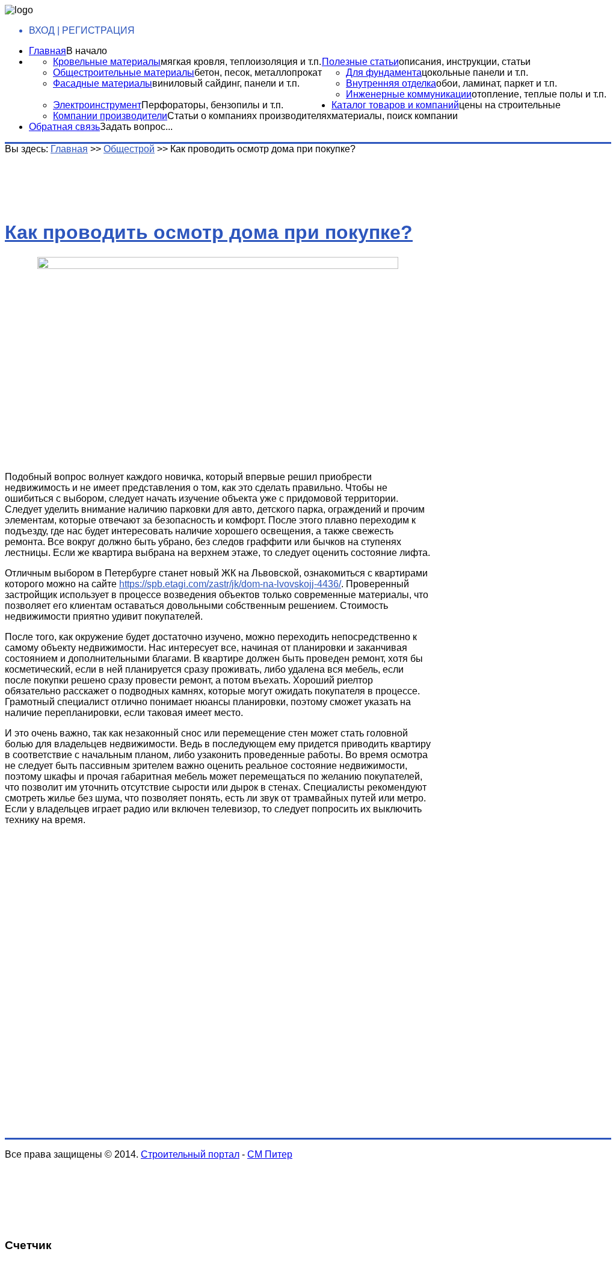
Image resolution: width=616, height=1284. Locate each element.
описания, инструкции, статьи (465, 62)
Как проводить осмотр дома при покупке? (209, 232)
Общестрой (129, 149)
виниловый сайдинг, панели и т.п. (226, 83)
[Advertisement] (194, 182)
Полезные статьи (360, 62)
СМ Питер (269, 1154)
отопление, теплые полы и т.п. (539, 94)
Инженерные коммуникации (409, 94)
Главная (47, 51)
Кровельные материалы (107, 62)
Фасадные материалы (102, 83)
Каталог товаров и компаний (395, 105)
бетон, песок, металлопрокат (258, 72)
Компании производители (110, 116)
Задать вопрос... (136, 127)
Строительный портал (190, 1154)
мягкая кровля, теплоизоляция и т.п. (241, 62)
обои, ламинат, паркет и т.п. (496, 83)
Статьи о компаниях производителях (249, 116)
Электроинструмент (97, 105)
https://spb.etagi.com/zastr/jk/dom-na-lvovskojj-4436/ (230, 584)
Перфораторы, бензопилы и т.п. (212, 105)
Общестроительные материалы (123, 72)
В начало (86, 51)
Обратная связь (64, 127)
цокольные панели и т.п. (475, 72)
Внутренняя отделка (391, 83)
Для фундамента (384, 72)
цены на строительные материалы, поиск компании (446, 110)
